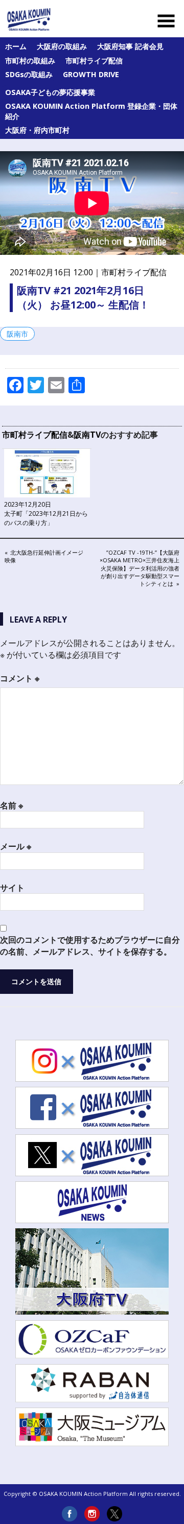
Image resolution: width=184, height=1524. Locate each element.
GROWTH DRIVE (91, 74)
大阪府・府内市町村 (37, 130)
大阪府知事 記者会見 (130, 46)
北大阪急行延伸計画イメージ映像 (44, 556)
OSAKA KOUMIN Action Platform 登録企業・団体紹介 (91, 111)
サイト (12, 887)
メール (15, 846)
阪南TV (87, 434)
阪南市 (17, 334)
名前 (11, 805)
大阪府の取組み (62, 46)
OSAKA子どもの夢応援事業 (50, 92)
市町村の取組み (30, 60)
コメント (19, 678)
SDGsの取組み (29, 74)
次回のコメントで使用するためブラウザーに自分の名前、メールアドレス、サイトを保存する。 (90, 945)
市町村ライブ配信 (94, 60)
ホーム (16, 46)
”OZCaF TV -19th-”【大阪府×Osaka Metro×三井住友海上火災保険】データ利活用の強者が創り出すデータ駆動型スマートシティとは (139, 568)
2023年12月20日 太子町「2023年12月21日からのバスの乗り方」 (46, 513)
